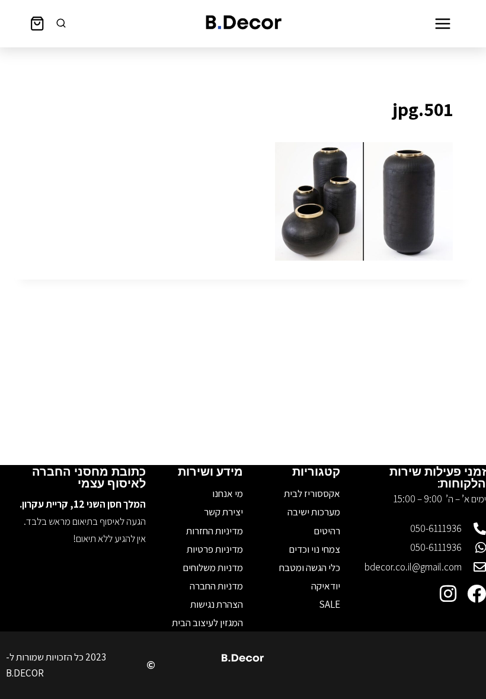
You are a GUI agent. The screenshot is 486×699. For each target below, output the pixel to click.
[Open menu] (442, 23)
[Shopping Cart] (37, 23)
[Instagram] (448, 593)
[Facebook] (476, 593)
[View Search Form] (61, 23)
